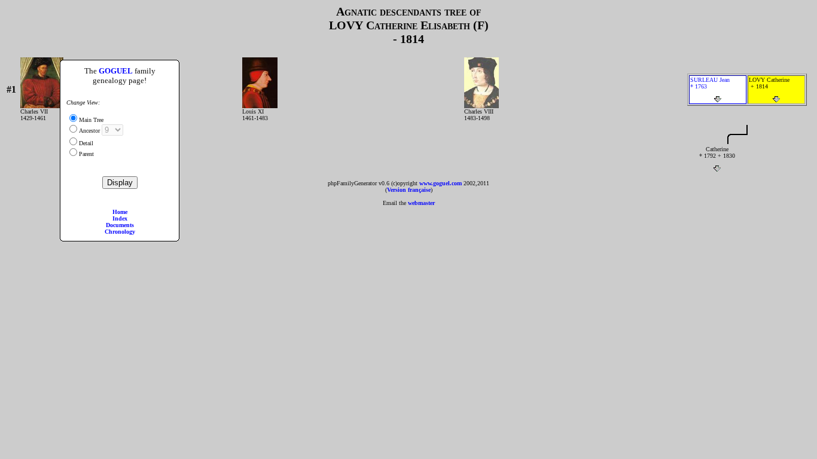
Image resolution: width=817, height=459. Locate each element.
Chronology (120, 231)
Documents (120, 225)
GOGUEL (116, 70)
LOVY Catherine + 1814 (769, 83)
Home (119, 212)
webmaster (421, 203)
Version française (409, 189)
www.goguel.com (440, 183)
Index (119, 218)
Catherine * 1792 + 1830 (717, 152)
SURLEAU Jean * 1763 (710, 83)
